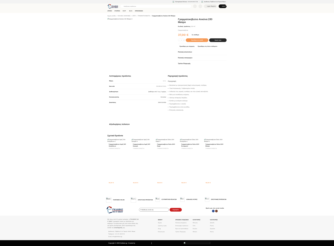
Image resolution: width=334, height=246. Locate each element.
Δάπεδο (212, 222)
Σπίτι (194, 225)
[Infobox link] (185, 2)
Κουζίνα (195, 228)
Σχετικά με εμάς (162, 225)
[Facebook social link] (213, 211)
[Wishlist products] (200, 6)
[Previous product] (221, 16)
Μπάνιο (195, 231)
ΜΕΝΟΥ (160, 219)
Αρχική (160, 222)
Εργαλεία (212, 228)
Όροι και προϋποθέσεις (181, 228)
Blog (159, 228)
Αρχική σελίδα (111, 16)
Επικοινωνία (161, 231)
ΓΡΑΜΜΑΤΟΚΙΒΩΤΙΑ (144, 16)
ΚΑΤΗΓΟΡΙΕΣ (196, 219)
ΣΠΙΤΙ (134, 16)
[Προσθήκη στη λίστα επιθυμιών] (128, 141)
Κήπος (212, 231)
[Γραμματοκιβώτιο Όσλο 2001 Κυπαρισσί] (191, 140)
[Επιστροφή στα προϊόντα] (223, 16)
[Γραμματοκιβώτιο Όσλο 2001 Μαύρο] (215, 140)
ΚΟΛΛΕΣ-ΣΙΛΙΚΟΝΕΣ (124, 16)
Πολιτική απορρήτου (181, 222)
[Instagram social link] (216, 211)
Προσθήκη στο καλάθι (197, 40)
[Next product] (225, 16)
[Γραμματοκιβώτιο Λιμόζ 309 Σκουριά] (143, 140)
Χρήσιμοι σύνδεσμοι (182, 219)
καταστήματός (118, 227)
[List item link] (123, 234)
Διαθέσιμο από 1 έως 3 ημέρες (157, 91)
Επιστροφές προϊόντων (181, 225)
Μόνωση (195, 222)
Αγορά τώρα (218, 40)
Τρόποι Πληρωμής (180, 231)
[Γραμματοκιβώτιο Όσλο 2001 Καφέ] (167, 140)
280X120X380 (162, 102)
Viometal (163, 97)
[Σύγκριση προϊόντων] (195, 6)
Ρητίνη (212, 225)
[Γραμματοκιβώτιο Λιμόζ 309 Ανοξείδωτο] (118, 140)
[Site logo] (112, 6)
